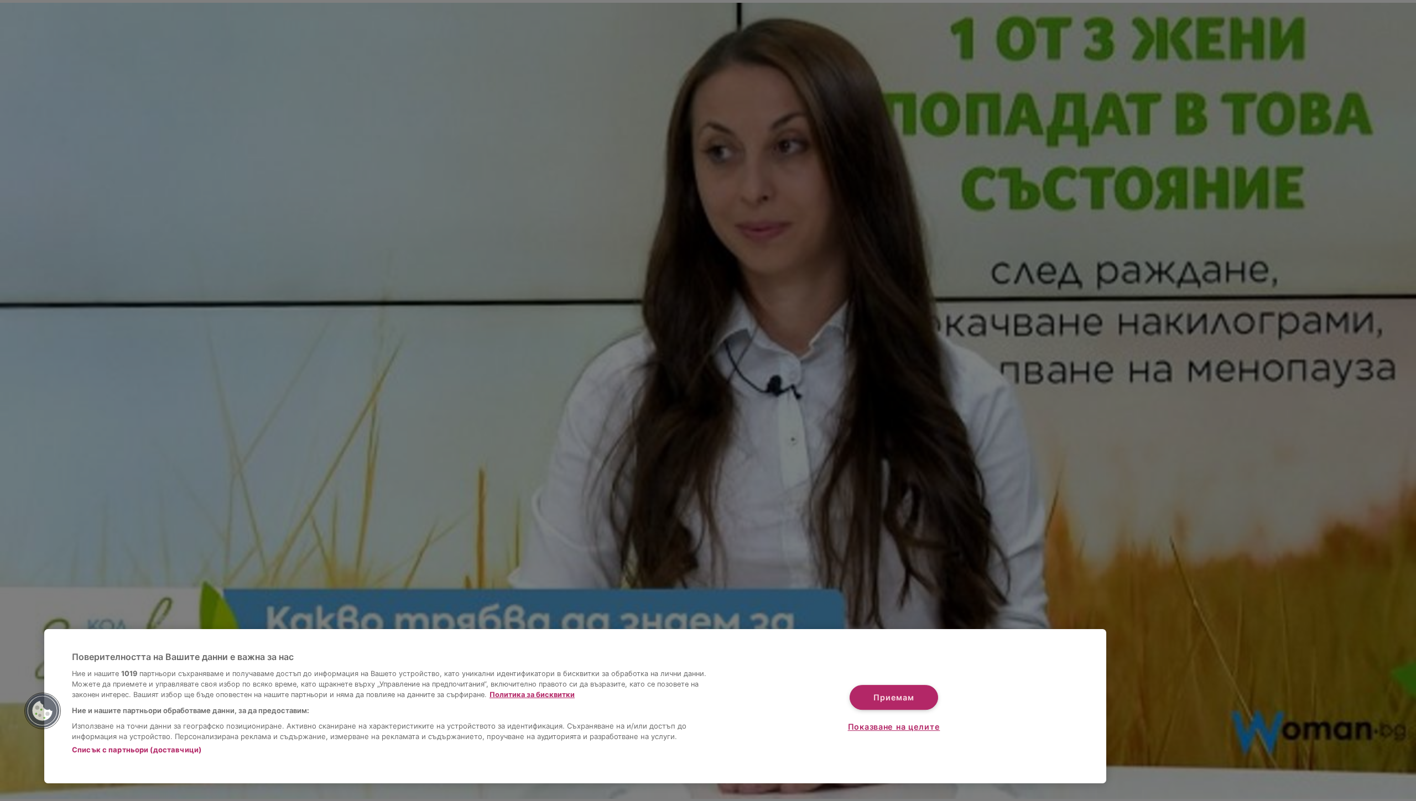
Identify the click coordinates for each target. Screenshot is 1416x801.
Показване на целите (894, 726)
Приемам (893, 697)
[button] (42, 711)
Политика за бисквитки (532, 694)
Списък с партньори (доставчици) (136, 749)
